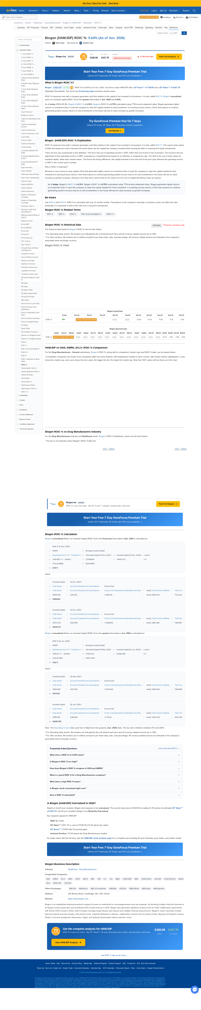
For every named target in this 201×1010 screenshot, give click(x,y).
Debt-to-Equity (26, 188)
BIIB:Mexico (83, 889)
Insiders (55, 10)
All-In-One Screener (148, 963)
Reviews (105, 10)
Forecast (44, 28)
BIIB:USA (72, 889)
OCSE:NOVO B (169, 879)
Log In (154, 10)
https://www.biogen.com (78, 899)
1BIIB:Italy (112, 889)
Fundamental (24, 45)
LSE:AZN (157, 879)
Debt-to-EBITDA (27, 184)
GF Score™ (55, 829)
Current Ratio (26, 147)
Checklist (158, 28)
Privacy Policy (77, 963)
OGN (48, 879)
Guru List (48, 968)
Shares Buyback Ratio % (30, 372)
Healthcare (38, 23)
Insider (78, 28)
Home (21, 10)
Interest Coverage (27, 261)
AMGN (180, 879)
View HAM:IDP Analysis (66, 942)
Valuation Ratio (25, 50)
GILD (48, 883)
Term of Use (65, 963)
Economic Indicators (81, 968)
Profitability (24, 395)
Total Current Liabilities (161, 590)
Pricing (96, 10)
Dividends (23, 410)
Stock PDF (128, 28)
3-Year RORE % (27, 68)
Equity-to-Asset (26, 221)
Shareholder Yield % (29, 368)
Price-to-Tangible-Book (29, 322)
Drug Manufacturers (53, 23)
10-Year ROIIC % (27, 64)
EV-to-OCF (25, 231)
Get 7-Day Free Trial (149, 17)
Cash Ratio (25, 137)
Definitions (88, 23)
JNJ (111, 879)
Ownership (139, 28)
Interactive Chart (89, 28)
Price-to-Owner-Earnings (30, 318)
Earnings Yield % (27, 206)
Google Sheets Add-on (155, 968)
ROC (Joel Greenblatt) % (30, 349)
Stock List (40, 968)
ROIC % (97, 23)
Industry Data (96, 968)
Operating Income (59, 555)
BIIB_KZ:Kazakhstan (98, 889)
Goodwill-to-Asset (27, 254)
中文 (138, 963)
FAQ (124, 963)
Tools (86, 10)
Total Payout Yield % (29, 389)
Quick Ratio (25, 328)
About (53, 963)
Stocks (28, 23)
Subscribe (144, 10)
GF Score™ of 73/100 (144, 87)
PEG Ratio (25, 300)
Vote (166, 28)
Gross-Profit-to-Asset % (29, 257)
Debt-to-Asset (26, 181)
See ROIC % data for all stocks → (115, 955)
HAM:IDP (62, 88)
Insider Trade (68, 968)
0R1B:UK (122, 889)
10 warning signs (86, 91)
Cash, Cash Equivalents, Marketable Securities (123, 590)
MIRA (70, 879)
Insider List (57, 968)
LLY (105, 879)
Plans (133, 968)
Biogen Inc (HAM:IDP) (72, 23)
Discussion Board (122, 968)
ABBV (117, 879)
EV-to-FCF (25, 234)
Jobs (58, 963)
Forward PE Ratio (27, 297)
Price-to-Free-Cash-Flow (30, 304)
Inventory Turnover (28, 264)
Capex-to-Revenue (28, 130)
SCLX (63, 879)
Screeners (33, 10)
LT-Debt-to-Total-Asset (29, 274)
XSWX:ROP (127, 879)
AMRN (55, 879)
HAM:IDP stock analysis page (98, 838)
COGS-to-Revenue (28, 144)
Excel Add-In (141, 968)
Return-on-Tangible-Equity (31, 339)
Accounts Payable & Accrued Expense (84, 586)
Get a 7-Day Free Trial (86, 320)
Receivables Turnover (29, 332)
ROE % (24, 356)
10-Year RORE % (27, 74)
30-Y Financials (33, 28)
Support (186, 10)
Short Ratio (25, 378)
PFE (99, 879)
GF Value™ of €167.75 (170, 87)
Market (67, 10)
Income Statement (26, 415)
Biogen (48, 87)
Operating (149, 28)
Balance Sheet (25, 419)
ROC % (24, 345)
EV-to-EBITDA (26, 228)
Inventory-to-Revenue (29, 267)
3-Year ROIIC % (27, 57)
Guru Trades (69, 28)
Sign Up (163, 10)
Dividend (58, 28)
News (77, 10)
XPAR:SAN (57, 883)
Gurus (45, 10)
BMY (92, 879)
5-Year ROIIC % (27, 61)
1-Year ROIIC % (27, 54)
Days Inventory (26, 167)
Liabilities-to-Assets (28, 271)
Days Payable (26, 171)
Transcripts (102, 28)
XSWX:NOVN (146, 879)
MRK (136, 879)
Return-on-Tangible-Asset (30, 335)
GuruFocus (18, 23)
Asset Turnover (26, 112)
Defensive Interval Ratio (30, 174)
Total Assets (57, 586)
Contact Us (131, 963)
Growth (22, 400)
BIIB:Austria (146, 889)
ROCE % (24, 352)
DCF (51, 28)
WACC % (24, 392)
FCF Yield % (25, 241)
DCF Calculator (108, 968)
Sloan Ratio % (26, 382)
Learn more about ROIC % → (169, 748)
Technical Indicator (27, 429)
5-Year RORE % (27, 71)
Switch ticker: (163, 33)
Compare (118, 28)
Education (173, 10)
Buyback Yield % (27, 115)
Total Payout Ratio (28, 385)
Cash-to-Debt (26, 140)
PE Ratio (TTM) (27, 290)
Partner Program (115, 963)
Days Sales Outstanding (30, 178)
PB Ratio (24, 283)
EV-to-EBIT (25, 224)
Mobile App (88, 963)
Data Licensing (118, 10)
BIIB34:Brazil (134, 889)
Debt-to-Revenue (27, 191)
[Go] (184, 33)
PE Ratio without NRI (29, 293)
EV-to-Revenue (27, 238)
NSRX (77, 879)
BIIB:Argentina (159, 889)
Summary (21, 28)
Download (157, 225)
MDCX (85, 879)
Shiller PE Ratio (27, 375)
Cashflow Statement (27, 424)
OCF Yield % (26, 245)
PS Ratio (24, 325)
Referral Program (100, 963)
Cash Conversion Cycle (30, 134)
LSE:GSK (67, 883)
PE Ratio (24, 287)
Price (21, 405)
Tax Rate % (75, 555)
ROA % (24, 342)
